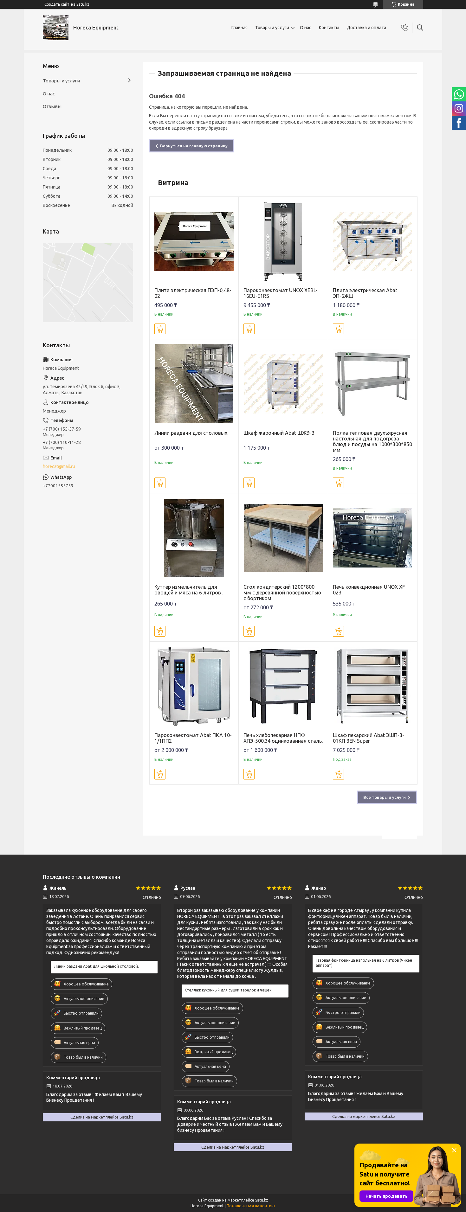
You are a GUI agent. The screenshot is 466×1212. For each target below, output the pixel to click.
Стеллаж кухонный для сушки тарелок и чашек (228, 990)
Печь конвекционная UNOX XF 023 (369, 589)
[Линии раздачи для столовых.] (194, 383)
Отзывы (52, 106)
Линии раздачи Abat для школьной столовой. (96, 966)
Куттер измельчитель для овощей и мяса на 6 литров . (188, 589)
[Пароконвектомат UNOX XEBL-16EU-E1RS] (283, 241)
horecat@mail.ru (59, 466)
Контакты (329, 27)
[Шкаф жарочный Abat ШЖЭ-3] (283, 383)
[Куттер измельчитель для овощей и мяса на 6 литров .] (194, 537)
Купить (159, 329)
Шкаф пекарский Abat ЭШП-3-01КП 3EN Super (368, 738)
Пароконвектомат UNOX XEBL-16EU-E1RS (280, 293)
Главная (239, 27)
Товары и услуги (272, 27)
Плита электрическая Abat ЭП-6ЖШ (365, 293)
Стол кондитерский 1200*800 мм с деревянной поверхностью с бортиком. (282, 592)
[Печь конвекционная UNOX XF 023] (372, 537)
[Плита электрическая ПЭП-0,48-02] (194, 241)
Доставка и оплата (366, 27)
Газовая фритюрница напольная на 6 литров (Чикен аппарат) (364, 962)
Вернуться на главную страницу (194, 146)
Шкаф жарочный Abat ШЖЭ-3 (278, 433)
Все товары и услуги (384, 797)
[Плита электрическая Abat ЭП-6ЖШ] (372, 241)
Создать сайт (56, 4)
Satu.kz (261, 1200)
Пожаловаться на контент (251, 1206)
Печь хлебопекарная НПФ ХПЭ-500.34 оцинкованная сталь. (283, 738)
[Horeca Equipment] (55, 27)
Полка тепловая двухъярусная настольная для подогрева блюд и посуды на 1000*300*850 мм (372, 441)
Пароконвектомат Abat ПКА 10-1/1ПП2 (193, 738)
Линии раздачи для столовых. (191, 433)
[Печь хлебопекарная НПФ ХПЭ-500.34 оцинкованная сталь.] (283, 686)
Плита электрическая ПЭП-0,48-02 (192, 293)
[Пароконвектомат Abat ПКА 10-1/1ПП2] (194, 686)
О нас (305, 27)
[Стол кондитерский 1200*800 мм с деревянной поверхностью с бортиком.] (283, 537)
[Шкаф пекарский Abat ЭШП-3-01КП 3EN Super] (372, 686)
